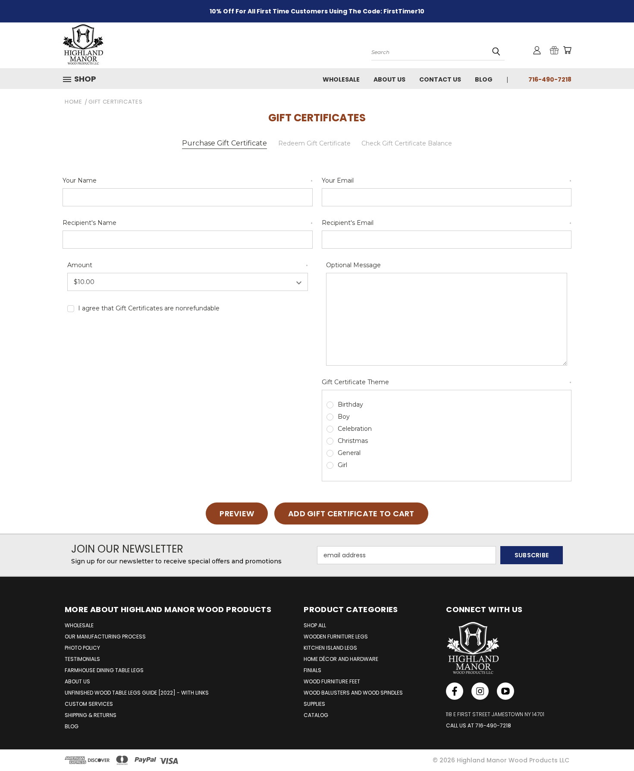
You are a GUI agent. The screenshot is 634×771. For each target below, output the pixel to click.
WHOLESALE (79, 625)
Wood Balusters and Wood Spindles (353, 692)
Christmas (353, 441)
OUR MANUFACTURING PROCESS (105, 636)
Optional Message (353, 265)
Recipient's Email (447, 223)
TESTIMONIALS (82, 659)
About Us (389, 79)
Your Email (447, 180)
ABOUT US (77, 681)
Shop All (315, 625)
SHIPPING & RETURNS (90, 715)
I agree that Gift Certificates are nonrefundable (149, 308)
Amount (187, 265)
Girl (342, 465)
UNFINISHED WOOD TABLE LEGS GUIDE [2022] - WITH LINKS (137, 692)
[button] (83, 79)
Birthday (350, 404)
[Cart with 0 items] (567, 50)
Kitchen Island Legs (330, 647)
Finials (312, 670)
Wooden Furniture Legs (336, 636)
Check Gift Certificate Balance (406, 143)
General (349, 453)
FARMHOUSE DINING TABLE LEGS (104, 670)
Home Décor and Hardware (341, 659)
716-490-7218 (549, 79)
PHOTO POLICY (82, 647)
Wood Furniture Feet (332, 681)
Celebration (355, 429)
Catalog (316, 715)
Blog (484, 79)
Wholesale (341, 79)
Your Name (188, 180)
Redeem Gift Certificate (314, 143)
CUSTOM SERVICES (89, 704)
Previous (611, 744)
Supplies (314, 704)
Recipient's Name (188, 223)
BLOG (71, 726)
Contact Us (440, 79)
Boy (344, 416)
